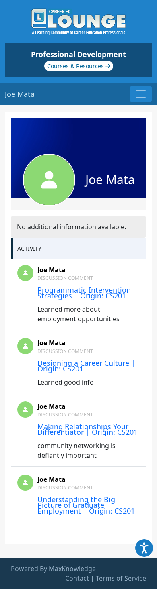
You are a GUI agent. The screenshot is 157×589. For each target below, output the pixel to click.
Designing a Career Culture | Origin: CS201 (86, 365)
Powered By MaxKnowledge (53, 568)
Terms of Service (121, 578)
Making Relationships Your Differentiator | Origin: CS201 (87, 429)
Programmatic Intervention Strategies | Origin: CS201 (84, 292)
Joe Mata (51, 269)
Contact (77, 578)
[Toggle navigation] (141, 94)
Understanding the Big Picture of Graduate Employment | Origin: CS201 (86, 505)
